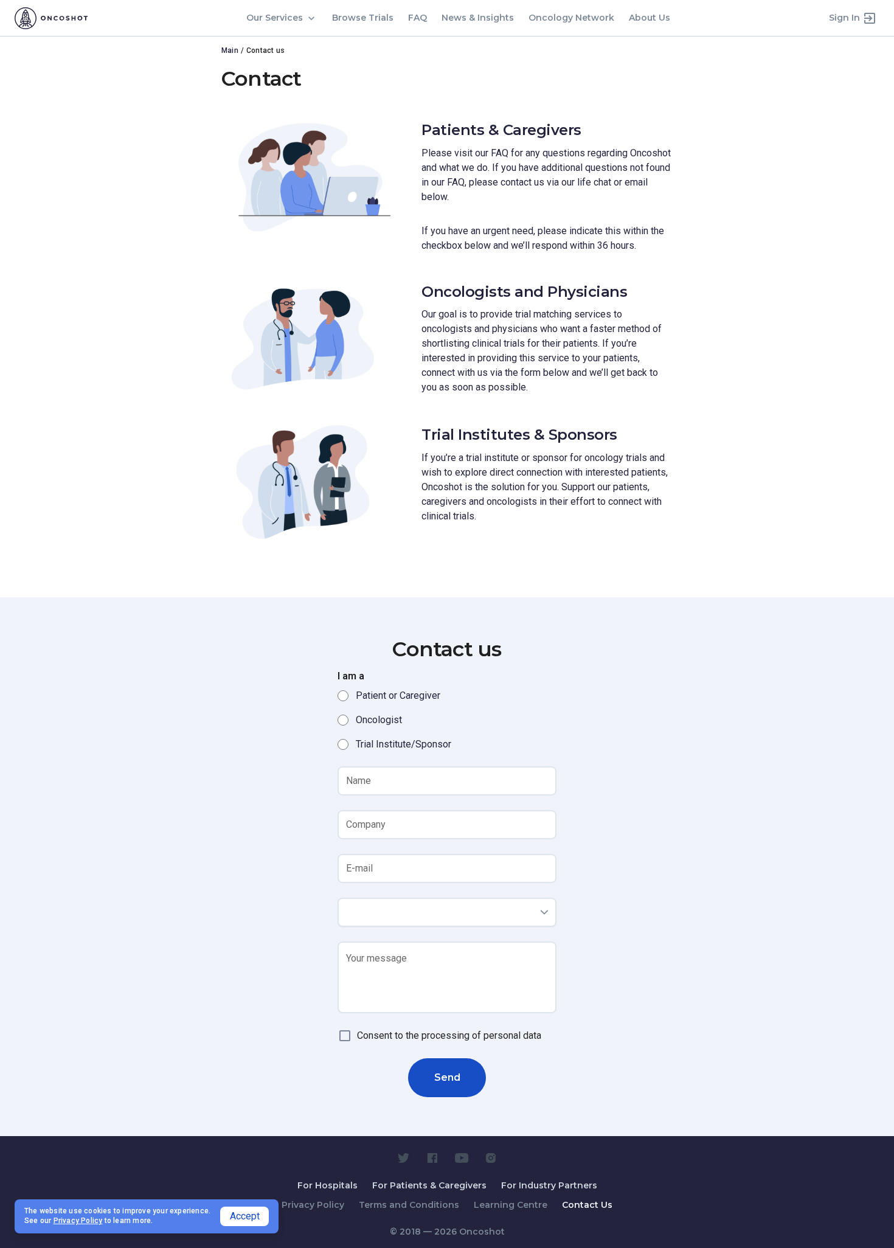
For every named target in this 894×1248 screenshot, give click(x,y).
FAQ (417, 17)
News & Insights (478, 17)
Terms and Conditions (409, 1204)
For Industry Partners (549, 1185)
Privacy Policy (313, 1204)
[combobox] (447, 912)
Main (229, 50)
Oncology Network (571, 17)
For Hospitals (327, 1185)
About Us (649, 17)
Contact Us (587, 1204)
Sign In (844, 17)
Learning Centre (510, 1204)
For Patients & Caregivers (429, 1185)
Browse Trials (362, 17)
